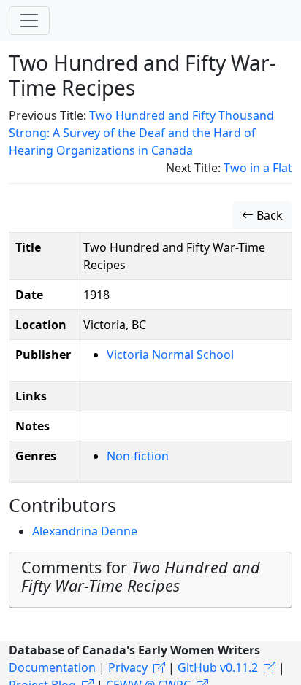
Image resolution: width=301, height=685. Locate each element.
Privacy (128, 667)
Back (268, 215)
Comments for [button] (140, 577)
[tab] (150, 580)
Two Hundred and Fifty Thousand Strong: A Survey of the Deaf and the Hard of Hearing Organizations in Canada (141, 132)
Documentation (52, 667)
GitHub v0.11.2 (218, 667)
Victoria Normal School (170, 355)
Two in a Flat (258, 168)
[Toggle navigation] (29, 20)
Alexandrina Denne (84, 531)
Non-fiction (138, 456)
